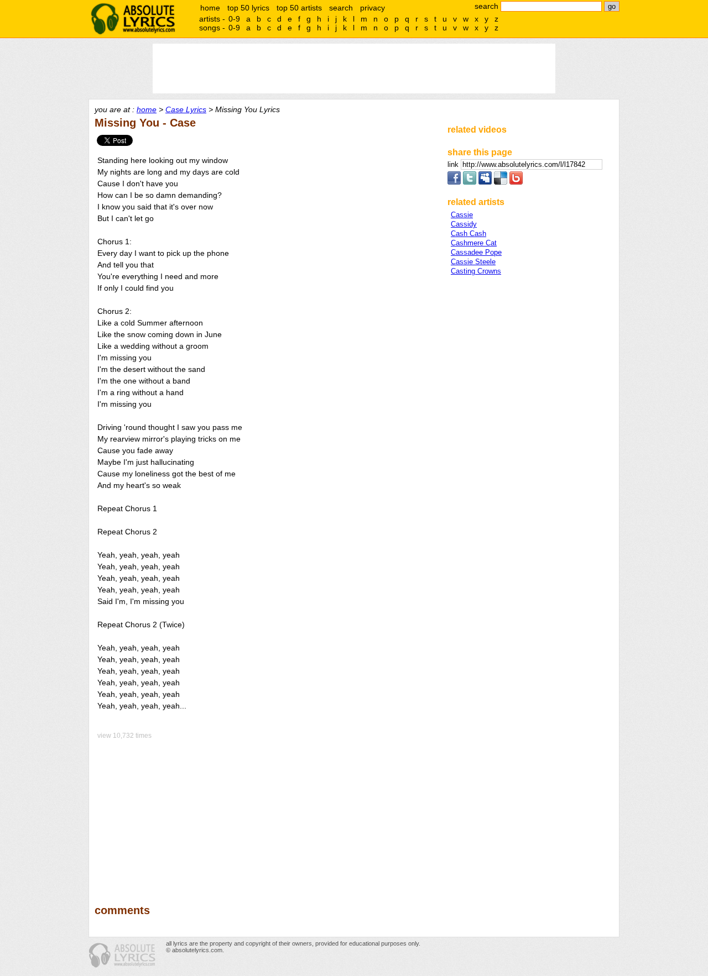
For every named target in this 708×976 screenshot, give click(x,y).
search (341, 7)
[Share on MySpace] (485, 182)
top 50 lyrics (248, 7)
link (454, 164)
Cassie (462, 215)
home (210, 7)
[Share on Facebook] (454, 182)
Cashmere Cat (474, 243)
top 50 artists (299, 7)
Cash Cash (468, 233)
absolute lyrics (132, 18)
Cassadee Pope (476, 252)
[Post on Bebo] (516, 182)
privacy (372, 7)
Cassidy (464, 224)
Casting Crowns (476, 271)
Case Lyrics (185, 109)
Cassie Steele (473, 262)
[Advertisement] (266, 814)
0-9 (234, 18)
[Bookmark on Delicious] (500, 182)
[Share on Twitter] (469, 182)
